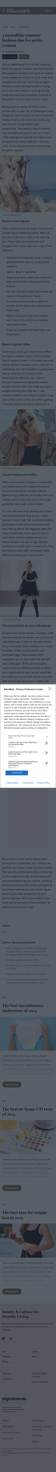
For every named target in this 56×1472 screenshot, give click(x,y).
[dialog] (28, 736)
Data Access (28, 783)
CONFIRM (17, 773)
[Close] (50, 689)
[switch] (45, 743)
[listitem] (28, 737)
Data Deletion (12, 783)
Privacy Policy (43, 783)
